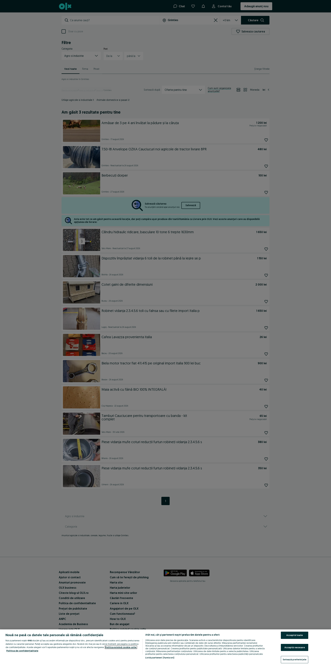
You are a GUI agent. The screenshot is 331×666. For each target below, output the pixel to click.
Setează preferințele (294, 659)
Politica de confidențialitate (22, 650)
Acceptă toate (294, 635)
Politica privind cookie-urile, (121, 647)
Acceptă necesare (294, 647)
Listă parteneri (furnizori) (159, 657)
